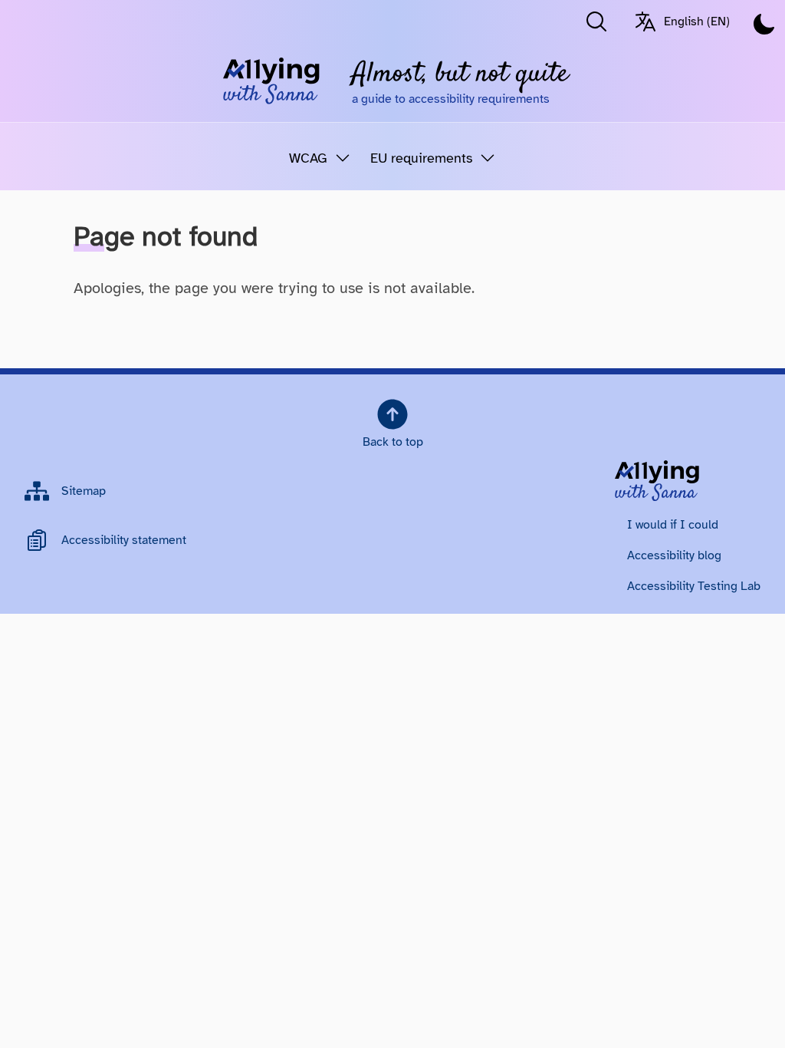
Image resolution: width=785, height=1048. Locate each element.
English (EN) (697, 21)
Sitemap (83, 491)
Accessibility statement (123, 540)
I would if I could (672, 524)
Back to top (393, 442)
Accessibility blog (674, 555)
